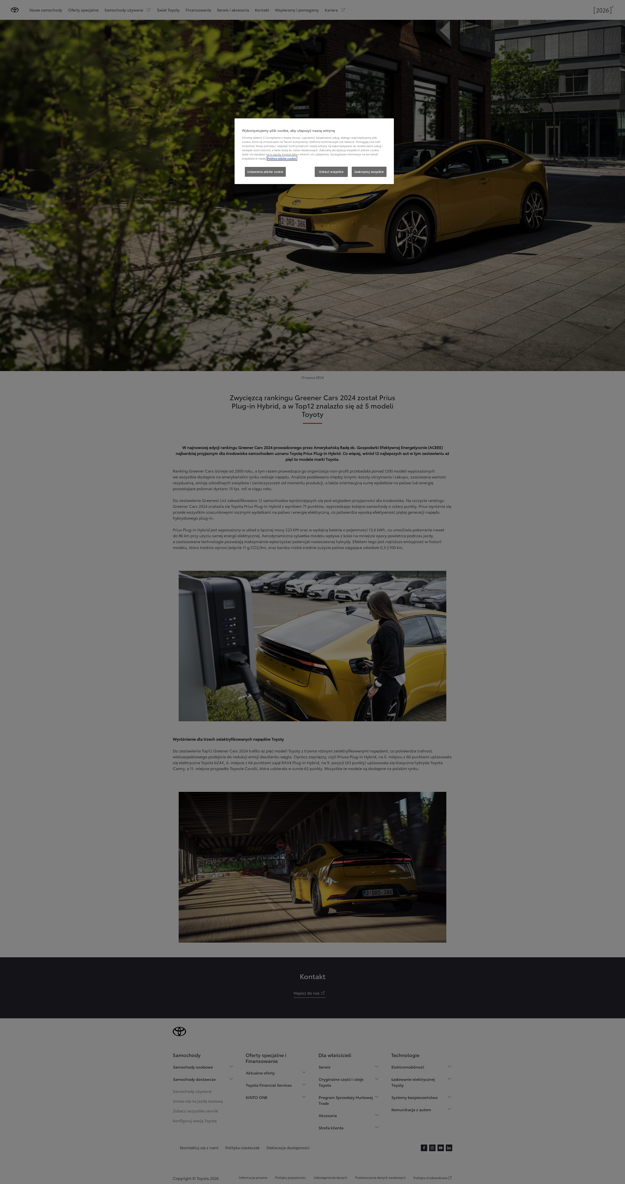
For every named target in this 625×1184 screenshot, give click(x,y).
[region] (314, 151)
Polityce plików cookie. (282, 158)
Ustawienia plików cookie (265, 172)
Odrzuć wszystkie (331, 172)
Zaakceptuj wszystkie (369, 172)
